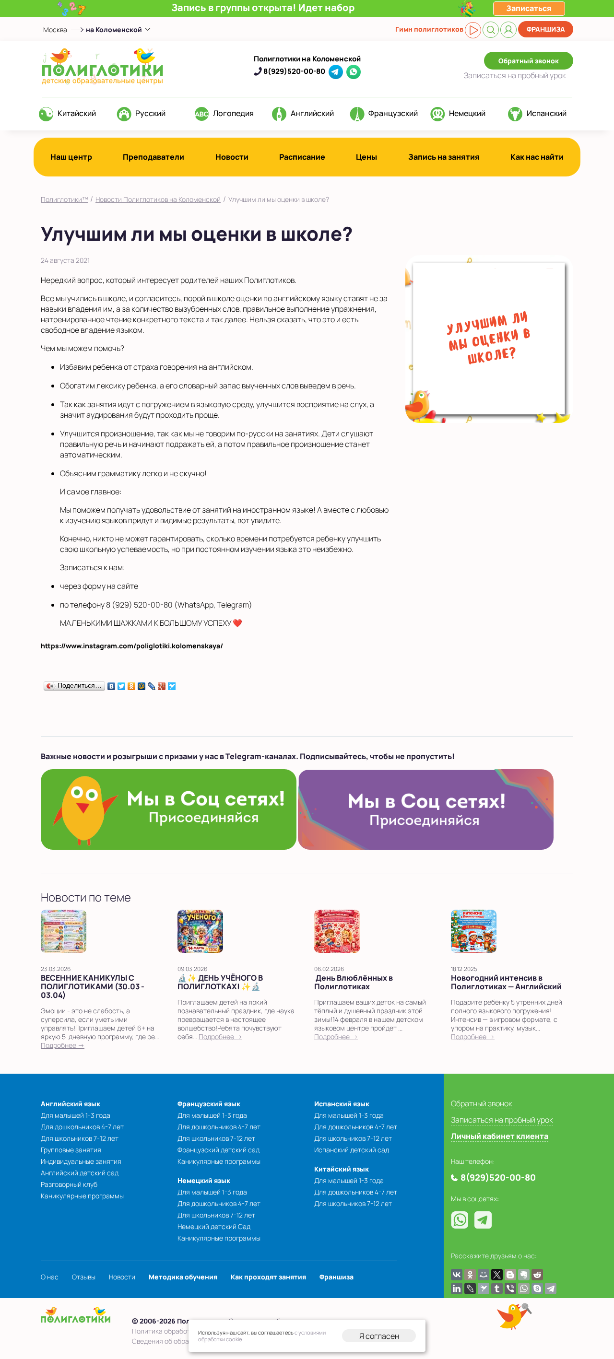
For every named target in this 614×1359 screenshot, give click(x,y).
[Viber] (510, 1288)
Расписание (302, 157)
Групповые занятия (71, 1149)
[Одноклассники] (132, 684)
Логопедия (233, 113)
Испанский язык (341, 1103)
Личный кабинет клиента (499, 1136)
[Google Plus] (162, 684)
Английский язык (70, 1103)
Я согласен (379, 1336)
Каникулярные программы (82, 1195)
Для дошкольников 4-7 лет (82, 1126)
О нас (50, 1276)
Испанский (547, 113)
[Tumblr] (497, 1288)
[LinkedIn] (456, 1288)
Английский (312, 113)
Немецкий (467, 113)
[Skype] (537, 1288)
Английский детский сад (79, 1172)
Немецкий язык (203, 1180)
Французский (393, 113)
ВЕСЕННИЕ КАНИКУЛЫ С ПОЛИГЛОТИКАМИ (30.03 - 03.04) (92, 986)
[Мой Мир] (142, 684)
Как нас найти (537, 157)
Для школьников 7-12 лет (79, 1138)
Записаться (515, 75)
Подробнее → (62, 1045)
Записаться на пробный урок (502, 1119)
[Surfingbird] (172, 684)
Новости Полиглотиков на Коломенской (158, 199)
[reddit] (537, 1274)
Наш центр (71, 157)
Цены (366, 157)
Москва (55, 29)
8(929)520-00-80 (294, 71)
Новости (231, 157)
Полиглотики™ (64, 199)
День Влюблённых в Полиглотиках (353, 982)
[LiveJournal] (152, 684)
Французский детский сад (218, 1149)
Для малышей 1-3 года (75, 1115)
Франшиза (546, 29)
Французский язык (208, 1103)
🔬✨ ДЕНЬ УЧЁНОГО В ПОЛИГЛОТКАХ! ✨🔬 (220, 982)
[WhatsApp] (524, 1288)
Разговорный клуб (69, 1184)
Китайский (77, 113)
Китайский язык (341, 1168)
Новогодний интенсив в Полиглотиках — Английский (506, 982)
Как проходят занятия (268, 1276)
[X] (497, 1274)
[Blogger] (510, 1274)
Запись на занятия (444, 157)
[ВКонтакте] (111, 684)
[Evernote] (524, 1274)
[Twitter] (122, 684)
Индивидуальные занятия (81, 1161)
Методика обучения (183, 1276)
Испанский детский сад (351, 1149)
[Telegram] (550, 1288)
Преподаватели (153, 157)
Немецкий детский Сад (213, 1226)
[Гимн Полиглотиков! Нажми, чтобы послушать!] (473, 30)
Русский (150, 113)
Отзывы (83, 1276)
